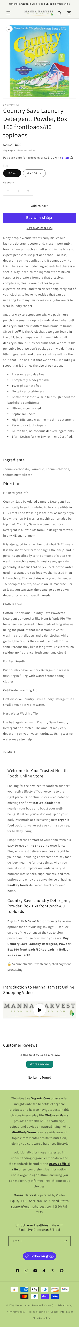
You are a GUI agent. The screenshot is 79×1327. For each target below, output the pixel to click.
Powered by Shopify (43, 1305)
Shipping (7, 150)
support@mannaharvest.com (31, 1206)
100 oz (12, 173)
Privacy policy (17, 1311)
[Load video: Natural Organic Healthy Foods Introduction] (39, 1010)
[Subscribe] (65, 1241)
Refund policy (65, 1305)
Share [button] (11, 752)
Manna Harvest (23, 1305)
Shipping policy (41, 1318)
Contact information (62, 1311)
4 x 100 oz (34, 173)
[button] (8, 13)
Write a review (39, 1064)
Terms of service (38, 1311)
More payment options (39, 227)
